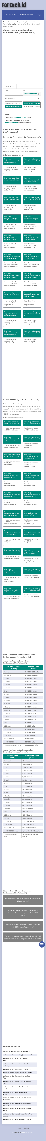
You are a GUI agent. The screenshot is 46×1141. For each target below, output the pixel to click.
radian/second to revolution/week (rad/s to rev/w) (17, 1120)
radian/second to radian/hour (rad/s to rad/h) (15, 1059)
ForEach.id (17, 1132)
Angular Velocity (10, 86)
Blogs (39, 15)
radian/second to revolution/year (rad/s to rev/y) (17, 1110)
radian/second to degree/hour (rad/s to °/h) (17, 1073)
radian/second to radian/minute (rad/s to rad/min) (16, 1065)
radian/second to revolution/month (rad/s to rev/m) (17, 1115)
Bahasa (19, 1128)
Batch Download (26, 15)
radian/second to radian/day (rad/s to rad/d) (17, 1055)
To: (24, 91)
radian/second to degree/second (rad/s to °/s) (17, 1082)
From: (7, 91)
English (26, 1128)
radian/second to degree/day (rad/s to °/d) (17, 1069)
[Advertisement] (23, 58)
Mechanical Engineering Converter (21, 22)
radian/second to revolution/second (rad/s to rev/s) (17, 1104)
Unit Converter (10, 15)
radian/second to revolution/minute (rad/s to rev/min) (17, 1099)
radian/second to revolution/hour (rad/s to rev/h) (17, 1093)
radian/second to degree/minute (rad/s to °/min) (16, 1077)
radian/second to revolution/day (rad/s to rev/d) (16, 1088)
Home (5, 22)
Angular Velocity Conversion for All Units (16, 1051)
